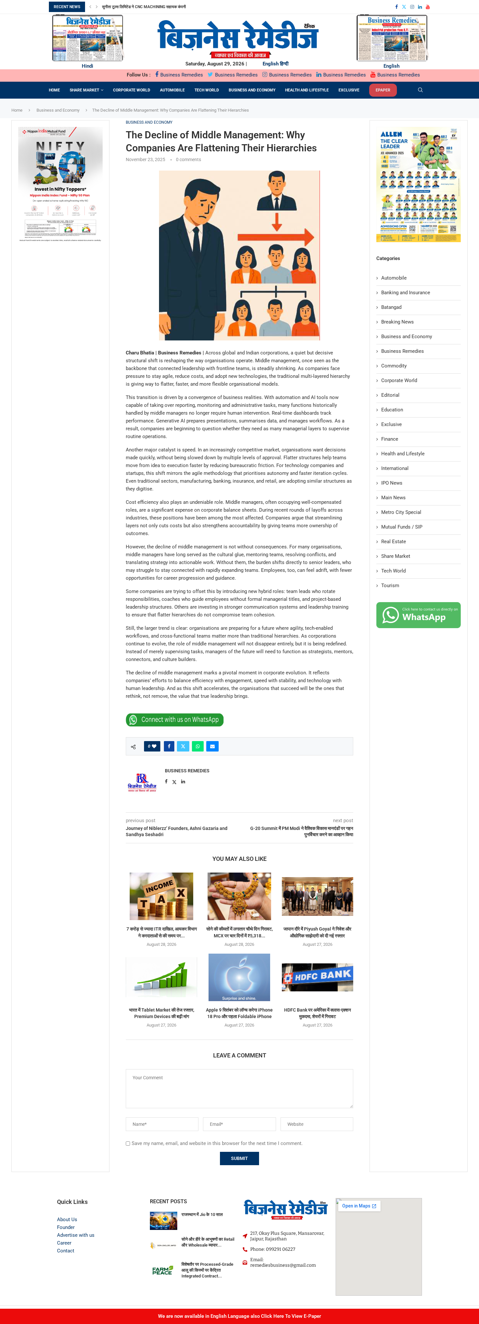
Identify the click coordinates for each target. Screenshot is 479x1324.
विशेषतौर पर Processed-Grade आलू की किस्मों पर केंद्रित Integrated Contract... (207, 1270)
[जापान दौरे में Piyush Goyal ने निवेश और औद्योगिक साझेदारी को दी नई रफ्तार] (317, 896)
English (271, 64)
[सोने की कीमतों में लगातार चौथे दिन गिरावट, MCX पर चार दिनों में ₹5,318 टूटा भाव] (239, 896)
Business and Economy (252, 90)
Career (64, 1243)
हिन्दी (284, 64)
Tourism (390, 585)
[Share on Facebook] (169, 746)
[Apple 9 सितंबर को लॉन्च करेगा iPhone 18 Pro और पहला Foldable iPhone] (239, 977)
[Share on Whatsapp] (198, 746)
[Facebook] (396, 6)
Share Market (84, 90)
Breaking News (397, 322)
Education (392, 410)
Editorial (390, 395)
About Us (67, 1219)
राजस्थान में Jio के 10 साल (202, 1214)
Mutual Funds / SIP (401, 527)
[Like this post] (154, 746)
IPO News (391, 483)
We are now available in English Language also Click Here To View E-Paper (239, 1316)
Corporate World (131, 90)
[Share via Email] (212, 746)
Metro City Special (401, 512)
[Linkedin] (420, 6)
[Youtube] (428, 6)
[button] (90, 7)
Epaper (383, 90)
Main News (393, 498)
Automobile (172, 90)
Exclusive (349, 90)
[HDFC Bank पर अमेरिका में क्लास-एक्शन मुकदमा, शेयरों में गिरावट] (317, 977)
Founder (66, 1227)
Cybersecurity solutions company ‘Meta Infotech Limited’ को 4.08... (170, 7)
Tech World (207, 90)
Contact (65, 1251)
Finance (389, 439)
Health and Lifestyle (307, 90)
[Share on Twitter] (183, 746)
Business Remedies (181, 75)
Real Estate (393, 542)
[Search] (420, 90)
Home (54, 90)
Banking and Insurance (405, 293)
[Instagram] (412, 6)
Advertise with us (75, 1235)
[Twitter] (404, 6)
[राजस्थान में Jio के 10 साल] (164, 1221)
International (395, 468)
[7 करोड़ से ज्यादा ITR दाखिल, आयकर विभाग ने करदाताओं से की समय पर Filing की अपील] (161, 896)
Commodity (394, 366)
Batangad (391, 307)
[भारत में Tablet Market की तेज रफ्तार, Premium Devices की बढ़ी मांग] (161, 977)
